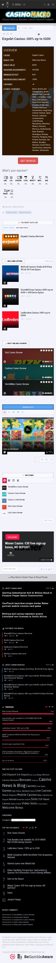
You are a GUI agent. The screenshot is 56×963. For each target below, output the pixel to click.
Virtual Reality (42, 804)
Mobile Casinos (27, 794)
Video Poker (15, 804)
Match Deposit (9, 795)
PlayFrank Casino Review (23, 925)
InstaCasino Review (21, 917)
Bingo (39, 775)
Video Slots (29, 803)
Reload (12, 799)
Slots (34, 799)
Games (6, 790)
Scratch (28, 799)
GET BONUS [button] (28, 160)
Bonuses (8, 207)
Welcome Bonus (18, 207)
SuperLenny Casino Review (24, 920)
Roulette (20, 799)
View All (48, 261)
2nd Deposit (9, 774)
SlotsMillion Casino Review (24, 915)
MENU (18, 4)
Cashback (34, 780)
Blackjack (14, 780)
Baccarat (33, 775)
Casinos (31, 785)
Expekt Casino (38, 55)
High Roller (16, 791)
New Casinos (43, 795)
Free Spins (40, 786)
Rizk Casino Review (21, 922)
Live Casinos (43, 790)
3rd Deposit (23, 774)
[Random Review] (8, 33)
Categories (6, 820)
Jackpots (26, 791)
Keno (33, 791)
